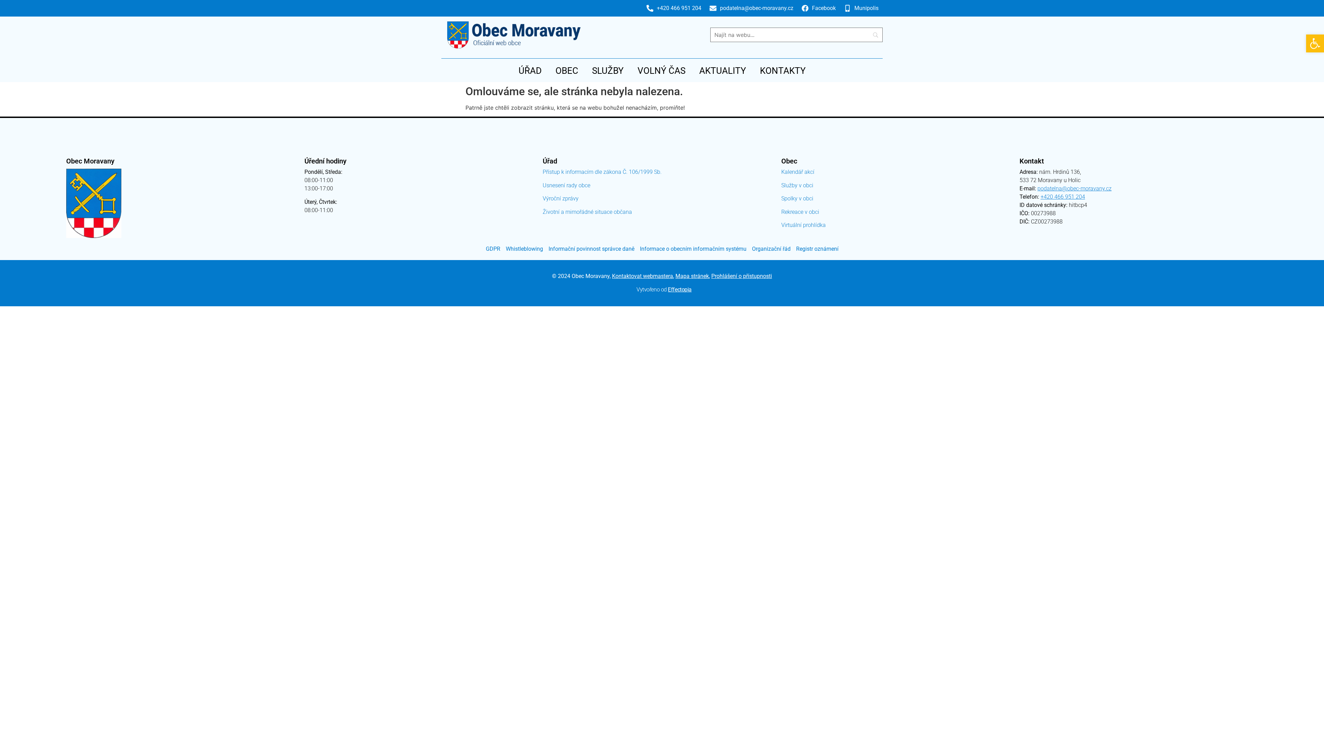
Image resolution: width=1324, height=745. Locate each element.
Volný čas (661, 71)
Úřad (530, 71)
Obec (566, 71)
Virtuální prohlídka (803, 225)
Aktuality (722, 71)
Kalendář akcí (797, 172)
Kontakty (783, 71)
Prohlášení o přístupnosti (741, 276)
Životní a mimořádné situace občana (587, 212)
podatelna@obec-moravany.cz (1074, 188)
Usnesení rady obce (566, 185)
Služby (608, 71)
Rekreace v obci (800, 212)
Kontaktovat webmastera (642, 276)
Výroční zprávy (561, 198)
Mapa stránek (692, 276)
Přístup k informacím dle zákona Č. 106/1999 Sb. (602, 172)
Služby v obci (797, 185)
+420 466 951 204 (1063, 196)
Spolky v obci (797, 198)
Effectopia (680, 289)
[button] (1315, 43)
